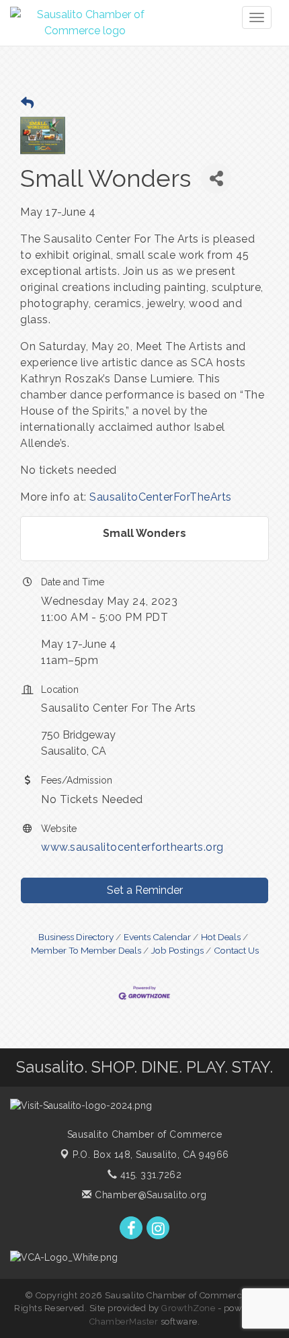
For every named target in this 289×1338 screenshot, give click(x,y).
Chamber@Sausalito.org (149, 1194)
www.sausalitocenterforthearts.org (132, 847)
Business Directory (76, 936)
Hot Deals (221, 936)
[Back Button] (27, 103)
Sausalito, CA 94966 (151, 1154)
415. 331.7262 (149, 1174)
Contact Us (236, 950)
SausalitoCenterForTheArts (160, 497)
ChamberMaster (124, 1321)
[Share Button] (216, 178)
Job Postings (177, 950)
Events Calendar (157, 936)
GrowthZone (188, 1308)
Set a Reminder (145, 890)
